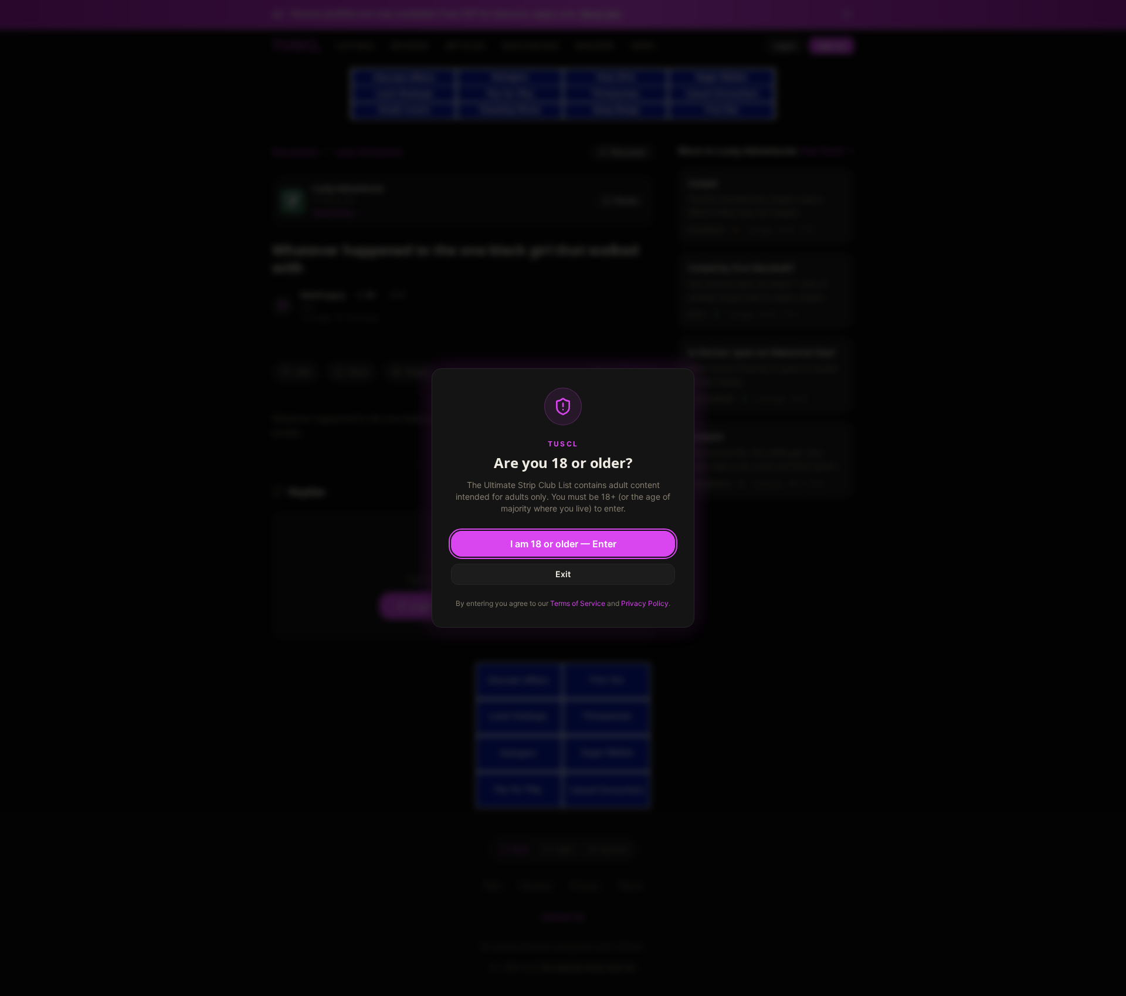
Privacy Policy (645, 603)
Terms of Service (577, 603)
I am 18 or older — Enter (563, 544)
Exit (563, 574)
